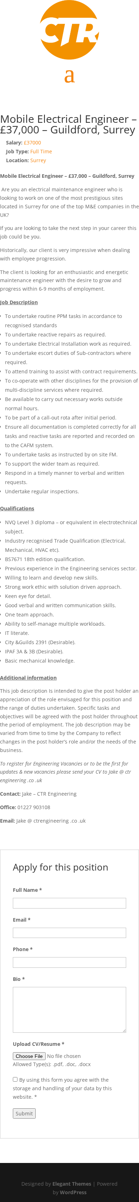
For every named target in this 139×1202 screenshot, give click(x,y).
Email (22, 919)
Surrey (38, 160)
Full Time (41, 151)
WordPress (73, 1192)
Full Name (27, 890)
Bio (19, 979)
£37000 (32, 142)
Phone (23, 949)
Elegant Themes (71, 1183)
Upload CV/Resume (39, 1044)
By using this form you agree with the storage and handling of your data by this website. (62, 1088)
